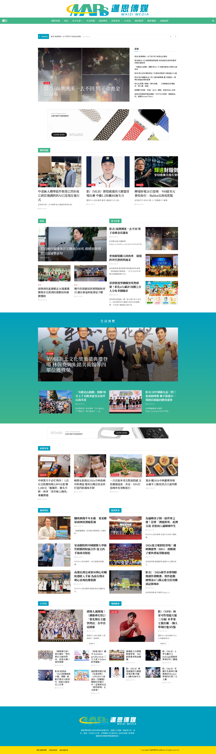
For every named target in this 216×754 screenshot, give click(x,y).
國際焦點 (56, 20)
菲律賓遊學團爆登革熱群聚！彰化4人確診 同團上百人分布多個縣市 (125, 287)
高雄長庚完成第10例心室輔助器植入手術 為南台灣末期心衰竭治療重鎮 (90, 576)
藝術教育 (139, 20)
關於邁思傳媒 (41, 750)
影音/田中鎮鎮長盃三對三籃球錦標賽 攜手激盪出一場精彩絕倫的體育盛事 (155, 78)
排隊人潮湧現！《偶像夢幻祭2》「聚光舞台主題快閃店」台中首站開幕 (96, 619)
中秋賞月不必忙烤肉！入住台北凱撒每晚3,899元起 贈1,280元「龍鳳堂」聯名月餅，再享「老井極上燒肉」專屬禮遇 (53, 487)
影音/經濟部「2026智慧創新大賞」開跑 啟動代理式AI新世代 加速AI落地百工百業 (62, 678)
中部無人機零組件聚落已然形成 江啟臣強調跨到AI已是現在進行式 (60, 195)
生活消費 (90, 20)
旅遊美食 (115, 20)
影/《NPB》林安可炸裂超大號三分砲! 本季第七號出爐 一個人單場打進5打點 (168, 619)
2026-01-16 (96, 693)
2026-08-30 (114, 237)
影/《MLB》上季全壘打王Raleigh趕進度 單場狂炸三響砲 (169, 655)
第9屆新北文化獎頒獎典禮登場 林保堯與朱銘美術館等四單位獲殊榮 (82, 91)
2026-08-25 (79, 492)
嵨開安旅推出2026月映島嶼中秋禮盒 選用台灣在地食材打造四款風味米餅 (90, 484)
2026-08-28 (45, 257)
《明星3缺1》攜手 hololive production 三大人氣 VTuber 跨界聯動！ (98, 656)
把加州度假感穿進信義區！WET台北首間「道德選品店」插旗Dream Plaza (154, 95)
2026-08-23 (79, 526)
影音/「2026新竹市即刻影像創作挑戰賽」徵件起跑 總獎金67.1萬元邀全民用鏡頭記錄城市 (162, 578)
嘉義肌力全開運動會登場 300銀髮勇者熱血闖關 (133, 655)
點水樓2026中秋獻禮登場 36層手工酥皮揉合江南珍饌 (161, 482)
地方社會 (76, 20)
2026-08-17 (60, 665)
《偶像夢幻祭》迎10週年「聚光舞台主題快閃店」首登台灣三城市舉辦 (62, 656)
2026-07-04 (150, 557)
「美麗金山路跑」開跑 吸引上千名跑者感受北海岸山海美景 (155, 68)
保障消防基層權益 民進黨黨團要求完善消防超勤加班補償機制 (54, 292)
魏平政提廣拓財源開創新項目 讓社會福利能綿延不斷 (89, 290)
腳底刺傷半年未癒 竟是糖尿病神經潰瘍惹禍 (90, 520)
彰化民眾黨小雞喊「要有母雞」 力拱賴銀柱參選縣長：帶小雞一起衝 (154, 84)
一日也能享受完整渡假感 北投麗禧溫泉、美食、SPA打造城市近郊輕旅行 (125, 484)
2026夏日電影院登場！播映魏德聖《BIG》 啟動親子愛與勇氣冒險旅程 (161, 549)
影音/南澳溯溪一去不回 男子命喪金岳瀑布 (66, 36)
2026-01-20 (59, 688)
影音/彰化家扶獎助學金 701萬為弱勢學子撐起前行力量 (155, 73)
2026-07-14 (79, 584)
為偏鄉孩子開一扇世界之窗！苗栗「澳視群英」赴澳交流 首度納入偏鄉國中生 (162, 522)
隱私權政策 (64, 750)
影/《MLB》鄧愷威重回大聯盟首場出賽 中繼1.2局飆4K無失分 (107, 193)
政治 (66, 20)
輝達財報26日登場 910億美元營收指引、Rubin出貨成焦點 (155, 193)
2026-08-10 (79, 557)
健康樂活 (103, 20)
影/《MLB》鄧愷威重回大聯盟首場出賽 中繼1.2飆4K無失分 (133, 672)
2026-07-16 (150, 530)
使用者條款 (53, 750)
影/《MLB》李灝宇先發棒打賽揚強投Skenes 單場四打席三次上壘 (169, 674)
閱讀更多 (92, 643)
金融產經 (164, 20)
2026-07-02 (150, 588)
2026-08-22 (79, 296)
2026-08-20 (167, 682)
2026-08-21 (91, 631)
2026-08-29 (48, 100)
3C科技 (127, 20)
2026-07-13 (96, 665)
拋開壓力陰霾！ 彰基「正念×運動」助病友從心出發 (154, 90)
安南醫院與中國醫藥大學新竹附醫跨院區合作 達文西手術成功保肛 (90, 549)
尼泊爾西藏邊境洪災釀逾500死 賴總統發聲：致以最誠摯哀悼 (72, 250)
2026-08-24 (91, 204)
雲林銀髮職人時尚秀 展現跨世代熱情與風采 (125, 258)
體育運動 (151, 20)
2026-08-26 (43, 208)
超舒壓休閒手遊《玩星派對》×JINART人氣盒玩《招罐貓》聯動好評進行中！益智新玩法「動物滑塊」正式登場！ (98, 680)
